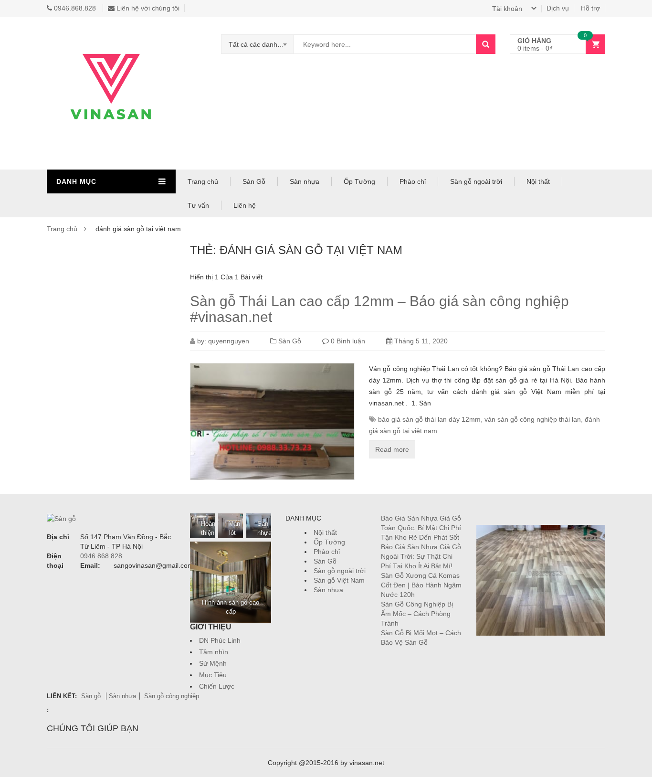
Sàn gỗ (92, 696)
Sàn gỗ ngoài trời (476, 181)
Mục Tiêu (213, 675)
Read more (392, 449)
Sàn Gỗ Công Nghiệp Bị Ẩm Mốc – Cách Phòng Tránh (417, 613)
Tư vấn (198, 205)
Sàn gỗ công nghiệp (171, 696)
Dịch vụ (558, 8)
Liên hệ (244, 205)
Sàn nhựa (304, 181)
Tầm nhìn (213, 652)
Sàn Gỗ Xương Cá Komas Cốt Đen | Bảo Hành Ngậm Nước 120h (421, 585)
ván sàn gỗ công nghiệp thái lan (532, 419)
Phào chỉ (413, 181)
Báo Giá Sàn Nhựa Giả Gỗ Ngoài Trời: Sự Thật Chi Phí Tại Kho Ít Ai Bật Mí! (421, 556)
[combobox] (257, 44)
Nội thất (538, 181)
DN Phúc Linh (220, 640)
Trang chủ (203, 181)
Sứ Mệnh (213, 663)
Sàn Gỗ (253, 181)
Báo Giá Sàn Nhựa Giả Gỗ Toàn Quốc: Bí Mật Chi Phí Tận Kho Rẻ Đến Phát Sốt (421, 527)
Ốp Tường (359, 181)
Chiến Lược (216, 686)
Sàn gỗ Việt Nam (339, 580)
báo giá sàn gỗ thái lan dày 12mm (429, 419)
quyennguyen (228, 341)
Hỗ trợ (590, 8)
